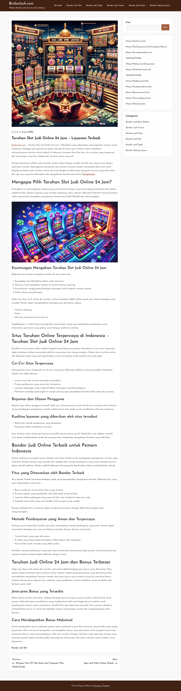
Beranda (58, 6)
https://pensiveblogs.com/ (138, 98)
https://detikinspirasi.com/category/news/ (146, 47)
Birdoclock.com (21, 3)
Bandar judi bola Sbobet (137, 122)
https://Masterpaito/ (135, 104)
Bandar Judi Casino (115, 6)
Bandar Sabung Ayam (160, 6)
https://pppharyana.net (137, 81)
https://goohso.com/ (136, 41)
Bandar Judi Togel (94, 6)
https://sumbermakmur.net (139, 87)
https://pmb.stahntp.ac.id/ (138, 70)
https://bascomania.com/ (138, 92)
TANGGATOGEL (134, 58)
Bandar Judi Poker (137, 6)
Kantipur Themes (101, 686)
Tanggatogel (88, 174)
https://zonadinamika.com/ (139, 52)
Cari (128, 22)
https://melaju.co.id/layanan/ (140, 64)
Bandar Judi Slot (74, 6)
